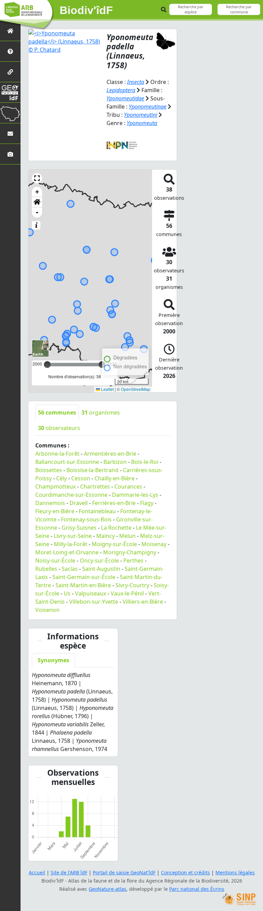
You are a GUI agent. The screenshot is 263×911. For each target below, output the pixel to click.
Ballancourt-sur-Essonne (67, 462)
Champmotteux (55, 486)
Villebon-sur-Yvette (93, 601)
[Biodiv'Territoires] (10, 113)
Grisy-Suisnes (79, 527)
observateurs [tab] (59, 428)
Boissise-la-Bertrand (92, 470)
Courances (128, 486)
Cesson (80, 478)
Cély (61, 478)
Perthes (133, 560)
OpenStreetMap (135, 389)
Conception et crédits (185, 872)
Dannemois (50, 503)
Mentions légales (235, 872)
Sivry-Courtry (132, 585)
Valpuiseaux (90, 593)
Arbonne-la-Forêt (57, 453)
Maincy (105, 536)
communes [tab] (57, 412)
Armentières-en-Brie (110, 453)
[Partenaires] (10, 72)
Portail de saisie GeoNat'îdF (124, 872)
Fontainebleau (97, 511)
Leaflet (107, 389)
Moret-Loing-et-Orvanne (67, 552)
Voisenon (47, 610)
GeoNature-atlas (107, 889)
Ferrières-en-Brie (114, 503)
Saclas (70, 569)
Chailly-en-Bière (115, 478)
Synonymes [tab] (53, 660)
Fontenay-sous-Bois (86, 519)
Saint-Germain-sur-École (83, 577)
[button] (37, 178)
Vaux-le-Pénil (127, 593)
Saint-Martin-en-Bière (83, 585)
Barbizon (115, 462)
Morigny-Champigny (129, 552)
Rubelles (46, 569)
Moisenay (153, 544)
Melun (127, 536)
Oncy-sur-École (99, 560)
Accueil (37, 872)
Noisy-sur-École (55, 560)
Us (67, 593)
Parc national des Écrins (196, 889)
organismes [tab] (101, 412)
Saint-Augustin (101, 569)
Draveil (79, 503)
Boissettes (48, 470)
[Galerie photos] (10, 154)
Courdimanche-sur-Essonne (71, 494)
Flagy (146, 503)
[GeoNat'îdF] (10, 92)
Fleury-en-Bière (54, 511)
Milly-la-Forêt (70, 544)
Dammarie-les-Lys (135, 494)
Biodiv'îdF (86, 10)
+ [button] (37, 191)
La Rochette (116, 527)
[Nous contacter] (10, 133)
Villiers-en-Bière (143, 601)
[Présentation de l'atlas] (10, 51)
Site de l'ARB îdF (69, 872)
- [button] (37, 212)
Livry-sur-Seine (73, 536)
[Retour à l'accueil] (10, 31)
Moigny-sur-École (114, 544)
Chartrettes (95, 486)
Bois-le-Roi (144, 462)
